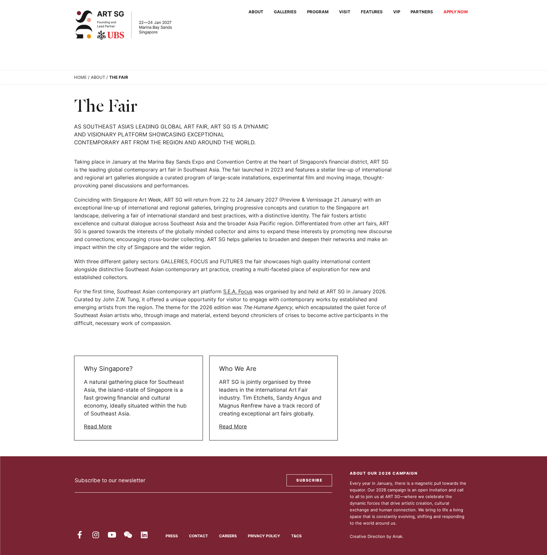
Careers (228, 535)
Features (372, 11)
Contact (198, 535)
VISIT (344, 11)
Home (80, 77)
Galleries (285, 11)
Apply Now (455, 11)
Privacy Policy (264, 535)
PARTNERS (422, 11)
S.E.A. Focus (237, 291)
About (255, 11)
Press (172, 535)
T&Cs (296, 535)
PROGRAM (318, 11)
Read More (98, 426)
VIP (396, 11)
